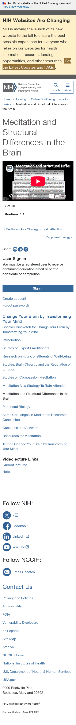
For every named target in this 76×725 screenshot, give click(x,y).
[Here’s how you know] (38, 5)
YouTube (18, 547)
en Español (11, 631)
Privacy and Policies (18, 598)
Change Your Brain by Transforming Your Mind (37, 319)
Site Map (9, 639)
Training (21, 99)
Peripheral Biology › (59, 237)
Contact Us (18, 586)
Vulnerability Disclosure (20, 622)
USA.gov (9, 679)
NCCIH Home (13, 655)
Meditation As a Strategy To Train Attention (34, 385)
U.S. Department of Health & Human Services (37, 671)
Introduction (12, 340)
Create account (14, 298)
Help (6, 471)
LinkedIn (18, 536)
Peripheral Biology (16, 406)
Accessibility (12, 606)
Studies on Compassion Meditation (29, 377)
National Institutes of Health (24, 663)
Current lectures (15, 465)
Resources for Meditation (22, 436)
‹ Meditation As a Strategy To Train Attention (33, 229)
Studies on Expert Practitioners (26, 348)
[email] (15, 249)
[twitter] (26, 249)
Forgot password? (16, 305)
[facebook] (20, 249)
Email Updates (23, 572)
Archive (8, 647)
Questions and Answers (20, 427)
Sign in (38, 288)
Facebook (19, 526)
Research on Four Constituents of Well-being (37, 356)
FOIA (6, 614)
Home (7, 99)
